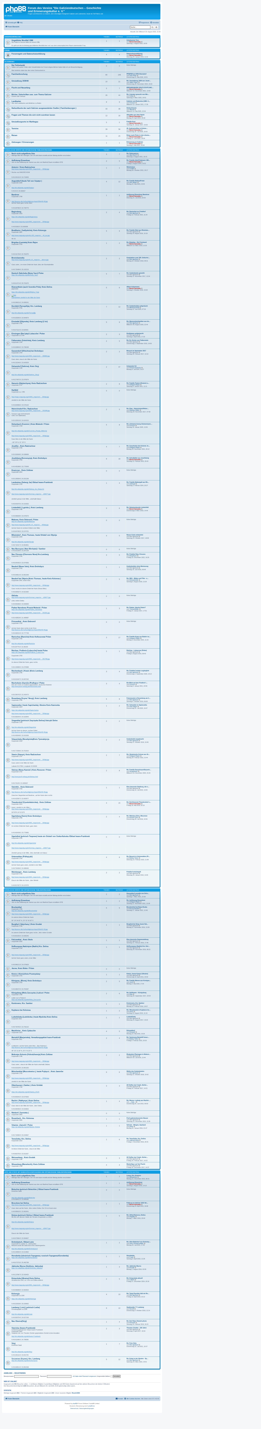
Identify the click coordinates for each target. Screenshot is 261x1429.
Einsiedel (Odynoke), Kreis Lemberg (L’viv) (30, 321)
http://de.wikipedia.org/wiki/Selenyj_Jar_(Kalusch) (28, 489)
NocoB (131, 1309)
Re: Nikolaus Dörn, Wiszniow (137, 816)
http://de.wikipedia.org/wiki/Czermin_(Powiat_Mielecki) (29, 431)
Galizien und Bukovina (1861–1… (138, 101)
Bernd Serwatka (135, 42)
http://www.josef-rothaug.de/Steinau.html (25, 776)
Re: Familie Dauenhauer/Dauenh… (139, 769)
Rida (130, 994)
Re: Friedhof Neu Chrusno (136, 554)
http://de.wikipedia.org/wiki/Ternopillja (24, 313)
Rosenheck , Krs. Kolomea (23, 1118)
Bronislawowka (18, 258)
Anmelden (8, 1373)
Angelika (132, 1216)
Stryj (13, 1343)
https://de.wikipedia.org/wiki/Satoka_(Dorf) (25, 1092)
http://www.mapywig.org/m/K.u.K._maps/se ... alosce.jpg (30, 259)
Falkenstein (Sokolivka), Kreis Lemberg (28, 340)
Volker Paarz (133, 82)
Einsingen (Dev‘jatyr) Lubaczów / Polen (28, 334)
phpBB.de (91, 1406)
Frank (131, 1257)
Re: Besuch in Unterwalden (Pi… (138, 856)
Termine (15, 129)
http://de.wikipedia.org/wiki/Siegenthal (24, 727)
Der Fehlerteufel (18, 65)
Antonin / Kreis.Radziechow (23, 167)
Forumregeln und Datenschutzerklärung (28, 54)
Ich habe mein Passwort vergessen (84, 1376)
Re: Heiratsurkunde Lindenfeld (138, 507)
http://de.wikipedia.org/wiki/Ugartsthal (24, 843)
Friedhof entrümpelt (134, 872)
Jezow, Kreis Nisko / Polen (23, 968)
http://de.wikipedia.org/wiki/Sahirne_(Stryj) (25, 374)
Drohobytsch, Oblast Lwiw (23, 1242)
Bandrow (15, 195)
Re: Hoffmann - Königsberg (136, 992)
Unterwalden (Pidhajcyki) (22, 857)
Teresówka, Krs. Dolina (21, 1139)
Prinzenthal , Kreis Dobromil (24, 621)
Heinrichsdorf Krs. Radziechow (25, 409)
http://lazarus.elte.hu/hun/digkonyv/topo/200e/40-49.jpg (30, 201)
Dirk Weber (133, 182)
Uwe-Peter (132, 75)
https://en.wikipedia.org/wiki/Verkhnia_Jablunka (27, 1268)
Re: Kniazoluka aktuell (135, 1278)
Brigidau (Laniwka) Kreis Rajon (25, 242)
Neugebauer (133, 771)
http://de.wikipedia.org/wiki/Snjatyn (23, 187)
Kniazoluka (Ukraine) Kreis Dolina (26, 1278)
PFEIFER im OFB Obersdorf (136, 74)
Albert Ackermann (133, 287)
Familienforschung (19, 74)
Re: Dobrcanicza (132, 153)
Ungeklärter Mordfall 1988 (22, 40)
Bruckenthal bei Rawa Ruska (137, 907)
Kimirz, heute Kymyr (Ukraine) (137, 973)
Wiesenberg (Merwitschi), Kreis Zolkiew (28, 1164)
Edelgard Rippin (134, 385)
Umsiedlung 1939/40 (20, 81)
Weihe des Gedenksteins (135, 1071)
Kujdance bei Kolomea (21, 1010)
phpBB (75, 1403)
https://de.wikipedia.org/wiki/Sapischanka (25, 710)
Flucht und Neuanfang (21, 88)
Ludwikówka (131, 1016)
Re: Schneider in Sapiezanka (137, 705)
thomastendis (133, 580)
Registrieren (20, 1373)
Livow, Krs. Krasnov (134, 1175)
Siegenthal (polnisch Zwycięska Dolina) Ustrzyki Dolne (35, 720)
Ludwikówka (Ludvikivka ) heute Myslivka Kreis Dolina (34, 1017)
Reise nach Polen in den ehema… (138, 135)
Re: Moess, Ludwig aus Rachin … (139, 1100)
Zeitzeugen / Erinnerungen (23, 142)
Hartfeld (15, 390)
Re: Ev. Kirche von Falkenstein (137, 340)
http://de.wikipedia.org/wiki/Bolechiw (23, 1197)
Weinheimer (131, 167)
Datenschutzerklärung (134, 53)
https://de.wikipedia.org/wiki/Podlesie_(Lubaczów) (28, 652)
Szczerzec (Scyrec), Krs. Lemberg (26, 1359)
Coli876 (131, 1280)
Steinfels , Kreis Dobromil (22, 787)
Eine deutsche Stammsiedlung (137, 939)
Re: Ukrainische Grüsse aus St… (138, 754)
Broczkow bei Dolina (20, 1203)
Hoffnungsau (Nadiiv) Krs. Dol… (138, 946)
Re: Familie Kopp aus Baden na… (139, 636)
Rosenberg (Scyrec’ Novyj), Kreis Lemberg (29, 698)
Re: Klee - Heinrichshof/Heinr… (138, 408)
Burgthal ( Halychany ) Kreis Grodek (27, 924)
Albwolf (131, 109)
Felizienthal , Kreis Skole (22, 940)
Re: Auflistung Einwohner (136, 900)
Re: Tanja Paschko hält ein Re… (138, 1293)
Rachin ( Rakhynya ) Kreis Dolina (25, 1101)
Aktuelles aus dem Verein (136, 115)
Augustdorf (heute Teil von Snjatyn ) (27, 181)
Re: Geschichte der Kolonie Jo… (138, 446)
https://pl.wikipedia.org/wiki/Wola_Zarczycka (26, 999)
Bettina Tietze (133, 858)
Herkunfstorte (131, 108)
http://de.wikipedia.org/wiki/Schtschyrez (25, 1360)
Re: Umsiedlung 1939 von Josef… (139, 81)
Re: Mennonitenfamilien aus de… (138, 321)
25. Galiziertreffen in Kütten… (137, 128)
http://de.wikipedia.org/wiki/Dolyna (23, 1222)
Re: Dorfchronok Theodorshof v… (139, 802)
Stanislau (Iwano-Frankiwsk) (23, 1328)
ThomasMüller (134, 609)
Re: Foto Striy (131, 1343)
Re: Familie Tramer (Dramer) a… (138, 383)
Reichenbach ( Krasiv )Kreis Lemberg (27, 671)
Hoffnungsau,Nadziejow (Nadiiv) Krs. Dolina (30, 946)
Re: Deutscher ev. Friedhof (136, 211)
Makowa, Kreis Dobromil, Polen (25, 520)
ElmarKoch (133, 556)
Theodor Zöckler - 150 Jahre (137, 1328)
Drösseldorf (131, 1030)
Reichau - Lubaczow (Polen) (137, 650)
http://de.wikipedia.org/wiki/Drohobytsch (25, 1249)
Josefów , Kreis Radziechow (23, 446)
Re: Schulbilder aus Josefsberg (138, 458)
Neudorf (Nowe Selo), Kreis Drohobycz (28, 566)
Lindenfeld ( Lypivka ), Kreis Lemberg (27, 507)
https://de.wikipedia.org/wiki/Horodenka (24, 1257)
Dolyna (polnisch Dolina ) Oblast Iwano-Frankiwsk (33, 1215)
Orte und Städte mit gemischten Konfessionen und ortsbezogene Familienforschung (38, 1172)
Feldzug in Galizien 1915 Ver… (137, 1203)
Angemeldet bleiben (103, 1376)
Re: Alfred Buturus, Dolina (136, 1215)
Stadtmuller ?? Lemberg (135, 1307)
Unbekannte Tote (133, 40)
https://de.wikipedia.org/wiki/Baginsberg (24, 217)
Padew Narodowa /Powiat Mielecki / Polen (29, 608)
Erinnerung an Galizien (135, 142)
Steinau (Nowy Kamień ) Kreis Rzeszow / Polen (31, 770)
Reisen (14, 135)
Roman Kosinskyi (135, 368)
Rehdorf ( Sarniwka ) (20, 1113)
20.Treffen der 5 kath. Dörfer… (137, 1085)
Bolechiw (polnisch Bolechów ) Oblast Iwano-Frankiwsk (35, 1189)
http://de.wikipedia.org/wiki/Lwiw (22, 1314)
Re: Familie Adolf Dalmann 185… (138, 160)
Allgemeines (9, 61)
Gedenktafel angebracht (135, 739)
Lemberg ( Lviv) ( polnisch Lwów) (26, 1307)
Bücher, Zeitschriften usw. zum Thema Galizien (31, 94)
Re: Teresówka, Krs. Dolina (136, 1138)
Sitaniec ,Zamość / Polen (22, 1125)
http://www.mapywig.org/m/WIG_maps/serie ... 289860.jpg (31, 356)
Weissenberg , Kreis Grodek (23, 1157)
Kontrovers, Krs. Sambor (22, 1003)
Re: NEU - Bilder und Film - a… (138, 578)
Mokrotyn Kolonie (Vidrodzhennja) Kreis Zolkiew (32, 1054)
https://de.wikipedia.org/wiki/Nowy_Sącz (25, 275)
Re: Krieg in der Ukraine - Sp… (137, 1358)
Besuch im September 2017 (136, 351)
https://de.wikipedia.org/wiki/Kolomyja (24, 1299)
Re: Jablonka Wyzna (134, 1266)
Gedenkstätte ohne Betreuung (137, 566)
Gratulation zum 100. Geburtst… (138, 257)
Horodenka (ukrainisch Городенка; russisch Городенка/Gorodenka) (40, 1256)
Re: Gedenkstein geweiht (136, 273)
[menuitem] (20, 22)
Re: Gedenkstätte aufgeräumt (137, 306)
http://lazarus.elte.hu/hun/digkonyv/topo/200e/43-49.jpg (30, 1047)
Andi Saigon (133, 706)
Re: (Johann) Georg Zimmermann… (139, 424)
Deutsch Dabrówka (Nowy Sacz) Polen (28, 273)
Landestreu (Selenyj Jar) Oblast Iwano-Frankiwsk (32, 482)
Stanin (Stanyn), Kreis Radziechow (26, 754)
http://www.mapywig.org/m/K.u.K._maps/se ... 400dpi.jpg (30, 525)
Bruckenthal (17, 907)
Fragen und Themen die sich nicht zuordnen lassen (33, 115)
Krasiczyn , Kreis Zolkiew (22, 470)
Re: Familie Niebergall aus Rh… (138, 482)
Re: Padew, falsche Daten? (136, 607)
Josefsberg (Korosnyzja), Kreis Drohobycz (29, 458)
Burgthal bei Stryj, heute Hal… (137, 924)
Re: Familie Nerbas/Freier (136, 181)
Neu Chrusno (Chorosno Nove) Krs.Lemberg (30, 554)
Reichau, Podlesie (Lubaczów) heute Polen (30, 651)
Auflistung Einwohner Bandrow (138, 194)
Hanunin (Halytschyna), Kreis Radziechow (29, 383)
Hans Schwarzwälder (136, 1243)
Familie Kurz (131, 121)
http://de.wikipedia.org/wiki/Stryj (22, 1352)
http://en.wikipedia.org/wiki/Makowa (23, 521)
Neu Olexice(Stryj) (19, 1321)
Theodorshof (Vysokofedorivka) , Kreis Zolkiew (31, 802)
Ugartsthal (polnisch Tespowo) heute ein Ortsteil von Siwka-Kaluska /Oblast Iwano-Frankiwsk (51, 836)
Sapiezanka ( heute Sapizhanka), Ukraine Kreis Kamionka (36, 705)
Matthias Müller (134, 410)
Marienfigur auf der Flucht (136, 1164)
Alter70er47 (133, 155)
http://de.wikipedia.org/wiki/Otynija (23, 542)
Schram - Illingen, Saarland (136, 1125)
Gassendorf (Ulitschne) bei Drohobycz (28, 351)
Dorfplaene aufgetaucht (135, 333)
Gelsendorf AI (131, 366)
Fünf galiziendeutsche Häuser (137, 1118)
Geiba (131, 96)
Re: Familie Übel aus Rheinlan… (138, 230)
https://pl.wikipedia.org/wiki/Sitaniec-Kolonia (26, 1127)
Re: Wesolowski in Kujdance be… (139, 1010)
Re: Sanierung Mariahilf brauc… (138, 1037)
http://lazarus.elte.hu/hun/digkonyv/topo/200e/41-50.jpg (30, 929)
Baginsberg (16, 212)
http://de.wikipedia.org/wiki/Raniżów (23, 643)
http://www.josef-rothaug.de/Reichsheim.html (26, 686)
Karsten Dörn (133, 817)
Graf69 (131, 168)
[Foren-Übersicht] (16, 8)
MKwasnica (133, 1177)
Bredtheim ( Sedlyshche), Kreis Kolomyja (29, 230)
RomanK (132, 1032)
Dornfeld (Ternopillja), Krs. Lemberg (27, 306)
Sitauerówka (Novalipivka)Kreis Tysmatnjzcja (30, 739)
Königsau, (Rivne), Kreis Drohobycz (27, 981)
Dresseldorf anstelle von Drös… (138, 893)
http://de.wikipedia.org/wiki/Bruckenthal (24, 910)
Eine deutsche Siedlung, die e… (138, 787)
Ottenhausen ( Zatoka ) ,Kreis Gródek (27, 1085)
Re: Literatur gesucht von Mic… (138, 94)
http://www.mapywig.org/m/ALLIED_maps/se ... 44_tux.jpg (31, 235)
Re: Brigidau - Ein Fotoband (137, 242)
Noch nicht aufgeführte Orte (23, 154)
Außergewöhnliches (12, 37)
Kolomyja (16, 1294)
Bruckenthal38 (134, 908)
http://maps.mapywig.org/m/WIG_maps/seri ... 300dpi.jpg (30, 397)
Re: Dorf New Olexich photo (137, 1321)
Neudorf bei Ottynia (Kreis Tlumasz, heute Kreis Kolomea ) (36, 579)
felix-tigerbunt (133, 213)
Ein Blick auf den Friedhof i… (137, 683)
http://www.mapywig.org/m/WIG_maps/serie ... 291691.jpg (31, 613)
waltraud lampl (134, 1140)
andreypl (132, 484)
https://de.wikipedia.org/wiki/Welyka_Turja (25, 292)
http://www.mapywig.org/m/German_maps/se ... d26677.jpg (31, 494)
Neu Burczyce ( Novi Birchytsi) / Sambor (28, 549)
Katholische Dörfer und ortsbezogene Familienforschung (27, 890)
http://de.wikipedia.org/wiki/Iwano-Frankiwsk (26, 1336)
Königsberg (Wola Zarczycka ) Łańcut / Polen (30, 993)
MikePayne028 (134, 307)
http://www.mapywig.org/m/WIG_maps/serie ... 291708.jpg (31, 659)
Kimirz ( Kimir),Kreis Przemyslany (26, 974)
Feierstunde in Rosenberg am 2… (138, 698)
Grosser (132, 103)
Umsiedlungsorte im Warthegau (25, 122)
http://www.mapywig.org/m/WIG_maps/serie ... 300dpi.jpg (30, 169)
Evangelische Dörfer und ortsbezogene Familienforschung (28, 150)
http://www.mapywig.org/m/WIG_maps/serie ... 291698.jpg (31, 410)
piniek (131, 1126)
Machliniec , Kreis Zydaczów (24, 1031)
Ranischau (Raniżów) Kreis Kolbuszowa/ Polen (31, 637)
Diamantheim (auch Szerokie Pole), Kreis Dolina (32, 287)
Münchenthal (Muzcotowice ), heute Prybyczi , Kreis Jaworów (37, 1071)
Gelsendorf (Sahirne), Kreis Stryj (25, 366)
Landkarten (16, 101)
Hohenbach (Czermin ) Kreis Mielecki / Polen (30, 424)
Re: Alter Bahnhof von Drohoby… (139, 1242)
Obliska (15, 596)
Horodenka (130, 1255)
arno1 (131, 1011)
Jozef (131, 982)
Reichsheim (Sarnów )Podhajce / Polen (28, 683)
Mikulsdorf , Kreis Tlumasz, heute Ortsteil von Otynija (34, 535)
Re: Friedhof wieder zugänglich (138, 670)
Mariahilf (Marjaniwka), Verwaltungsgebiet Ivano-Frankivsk (36, 1037)
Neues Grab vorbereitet (135, 535)
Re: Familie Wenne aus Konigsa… (139, 980)
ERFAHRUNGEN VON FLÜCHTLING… (140, 87)
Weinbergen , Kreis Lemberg (24, 872)
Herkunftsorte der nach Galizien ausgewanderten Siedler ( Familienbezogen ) (44, 108)
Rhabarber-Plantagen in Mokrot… (138, 1054)
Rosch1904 (76, 1393)
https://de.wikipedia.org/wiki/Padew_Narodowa (27, 609)
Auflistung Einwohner (21, 160)
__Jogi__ (132, 1102)
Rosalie (131, 1267)
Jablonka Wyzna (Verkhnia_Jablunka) (27, 1266)
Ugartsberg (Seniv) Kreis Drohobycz (27, 816)
